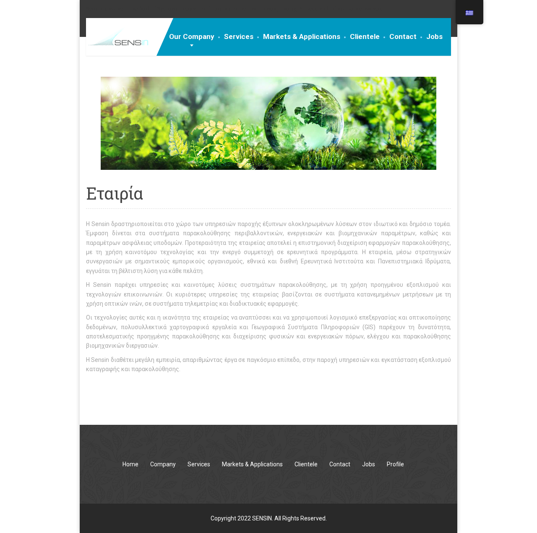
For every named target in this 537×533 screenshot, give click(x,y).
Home (130, 464)
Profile (395, 464)
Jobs (434, 36)
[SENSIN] (117, 36)
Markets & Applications (301, 36)
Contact (403, 36)
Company (163, 464)
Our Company (191, 36)
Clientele (365, 36)
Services (238, 36)
